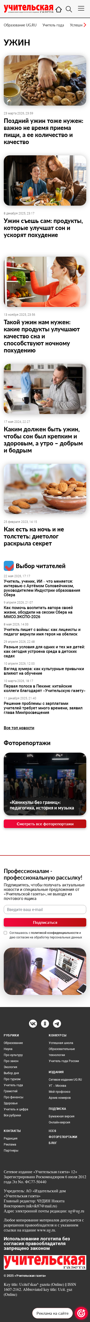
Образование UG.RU (20, 25)
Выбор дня (11, 1073)
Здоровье (11, 1103)
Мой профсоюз (59, 1091)
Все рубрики (12, 1115)
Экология (10, 1067)
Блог (53, 1143)
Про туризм (12, 1079)
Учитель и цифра (16, 1109)
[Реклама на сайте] (81, 1313)
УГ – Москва (57, 1085)
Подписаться (45, 922)
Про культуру (13, 1055)
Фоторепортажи (27, 742)
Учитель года (53, 25)
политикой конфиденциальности (54, 933)
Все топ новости (19, 727)
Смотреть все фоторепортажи (45, 823)
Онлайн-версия (59, 1122)
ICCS (52, 1131)
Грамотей (11, 1091)
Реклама (10, 1144)
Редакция (11, 1138)
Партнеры (11, 1150)
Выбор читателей (41, 565)
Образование (13, 1043)
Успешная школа (61, 1043)
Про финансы (13, 1097)
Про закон (11, 1061)
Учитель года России (64, 1061)
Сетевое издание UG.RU (65, 1079)
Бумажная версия (61, 1116)
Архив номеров (60, 1098)
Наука (8, 1049)
